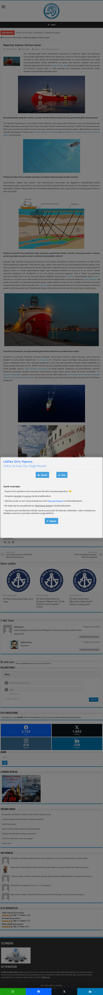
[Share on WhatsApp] (13, 991)
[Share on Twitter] (64, 991)
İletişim (53, 521)
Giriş (63, 475)
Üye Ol (44, 475)
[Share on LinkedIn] (90, 991)
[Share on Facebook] (39, 991)
